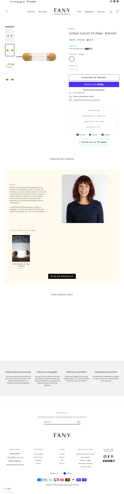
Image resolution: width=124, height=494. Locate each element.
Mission (101, 11)
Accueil (71, 28)
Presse (38, 463)
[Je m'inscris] (78, 422)
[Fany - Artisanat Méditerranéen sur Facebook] (108, 456)
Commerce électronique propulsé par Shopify (62, 485)
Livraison (62, 454)
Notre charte (38, 457)
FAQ (62, 460)
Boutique (43, 11)
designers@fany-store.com (15, 464)
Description (94, 110)
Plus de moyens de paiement (94, 89)
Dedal (32, 230)
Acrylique (71, 58)
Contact (62, 463)
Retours (62, 457)
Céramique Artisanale (85, 463)
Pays (79, 11)
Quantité (73, 65)
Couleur (76, 54)
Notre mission (38, 454)
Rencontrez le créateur (94, 116)
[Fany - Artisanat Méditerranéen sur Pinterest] (112, 456)
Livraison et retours (94, 121)
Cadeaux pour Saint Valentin (85, 454)
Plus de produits (62, 276)
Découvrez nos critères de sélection (47, 384)
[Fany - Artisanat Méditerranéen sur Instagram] (105, 456)
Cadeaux (31, 11)
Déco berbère (85, 457)
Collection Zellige (85, 460)
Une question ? (94, 127)
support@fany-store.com (15, 457)
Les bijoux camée (85, 466)
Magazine (89, 11)
